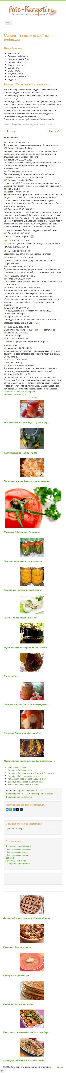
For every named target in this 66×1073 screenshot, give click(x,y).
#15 (5, 240)
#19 (5, 179)
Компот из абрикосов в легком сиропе (22, 589)
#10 (5, 287)
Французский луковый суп (16, 975)
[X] (17, 809)
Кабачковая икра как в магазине (23, 784)
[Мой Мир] (14, 809)
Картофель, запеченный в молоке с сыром (24, 1060)
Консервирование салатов (17, 855)
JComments (33, 397)
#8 (5, 316)
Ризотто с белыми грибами (17, 947)
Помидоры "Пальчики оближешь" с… (23, 733)
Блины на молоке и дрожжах (18, 1004)
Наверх (59, 1066)
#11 (5, 278)
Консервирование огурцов (17, 852)
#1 (5, 374)
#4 (5, 347)
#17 (5, 209)
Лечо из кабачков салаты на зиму (24, 775)
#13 (5, 257)
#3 (5, 359)
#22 (5, 148)
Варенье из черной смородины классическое (25, 647)
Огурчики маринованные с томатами (23, 561)
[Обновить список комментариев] (19, 137)
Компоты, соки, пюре (16, 860)
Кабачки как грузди (17, 767)
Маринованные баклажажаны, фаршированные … (29, 760)
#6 (5, 332)
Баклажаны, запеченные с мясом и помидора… (27, 1032)
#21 (5, 159)
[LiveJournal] (21, 809)
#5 (5, 338)
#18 (5, 191)
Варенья (10, 857)
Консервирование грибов (18, 863)
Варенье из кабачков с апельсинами (25, 781)
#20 (5, 171)
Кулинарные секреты (16, 828)
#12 (5, 266)
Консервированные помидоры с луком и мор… (27, 422)
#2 (5, 365)
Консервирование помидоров (19, 849)
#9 (5, 307)
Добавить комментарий (15, 394)
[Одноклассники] (10, 809)
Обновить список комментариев (19, 391)
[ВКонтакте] (7, 809)
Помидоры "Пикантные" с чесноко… (23, 532)
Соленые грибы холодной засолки (20, 617)
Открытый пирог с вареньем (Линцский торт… (28, 918)
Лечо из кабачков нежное (20, 770)
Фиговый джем (11, 676)
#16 (5, 233)
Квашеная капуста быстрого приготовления (26, 481)
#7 (5, 326)
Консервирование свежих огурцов (20, 452)
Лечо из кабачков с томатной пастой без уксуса (31, 772)
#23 (5, 142)
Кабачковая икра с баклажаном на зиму (27, 778)
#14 (5, 250)
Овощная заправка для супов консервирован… (26, 704)
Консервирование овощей (18, 846)
